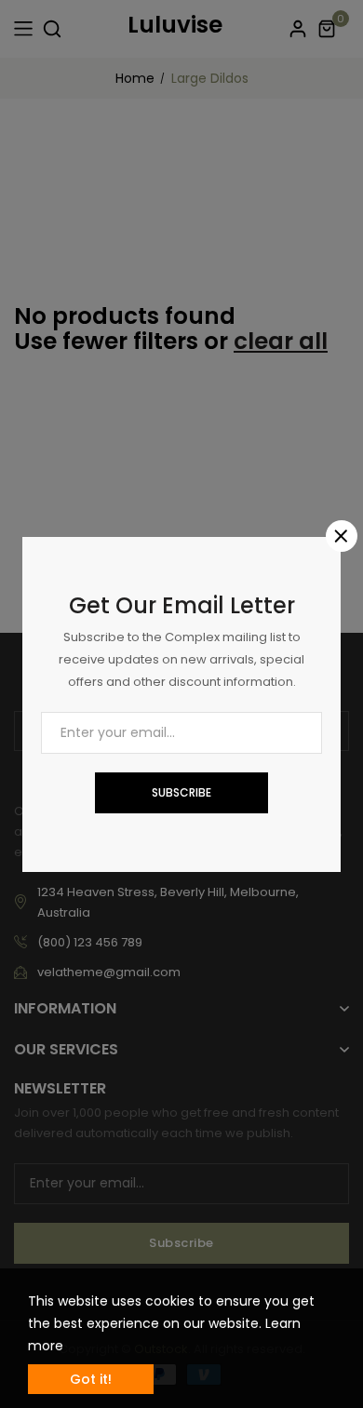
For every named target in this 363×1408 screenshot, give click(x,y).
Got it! (91, 1379)
